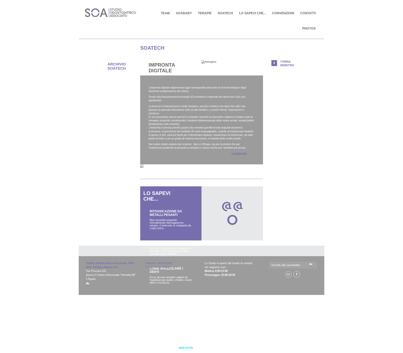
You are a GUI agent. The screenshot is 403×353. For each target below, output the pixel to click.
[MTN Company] (112, 284)
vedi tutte (186, 348)
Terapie (205, 13)
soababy (184, 13)
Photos (309, 28)
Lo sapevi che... (252, 13)
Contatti (308, 13)
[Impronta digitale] (232, 62)
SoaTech (225, 13)
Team (165, 13)
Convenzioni (283, 13)
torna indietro (287, 63)
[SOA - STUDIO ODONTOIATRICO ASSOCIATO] (111, 12)
